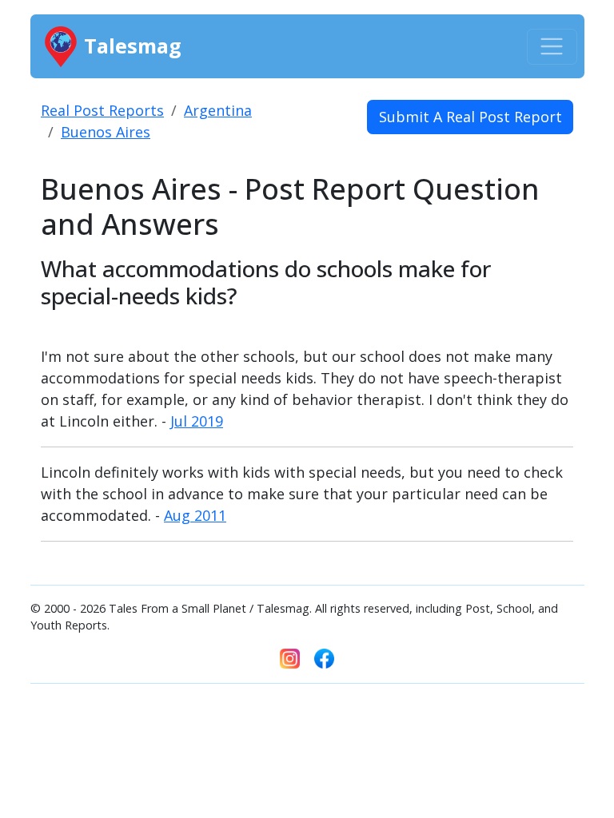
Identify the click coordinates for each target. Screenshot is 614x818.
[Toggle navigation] (552, 47)
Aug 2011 (195, 515)
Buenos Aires (105, 131)
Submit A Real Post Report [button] (470, 116)
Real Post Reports (102, 110)
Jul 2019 (196, 421)
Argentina (218, 110)
